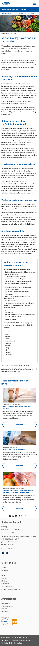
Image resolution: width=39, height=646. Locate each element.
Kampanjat (4, 570)
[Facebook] (3, 553)
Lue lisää (19, 424)
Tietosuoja (4, 640)
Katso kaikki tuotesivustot (11, 589)
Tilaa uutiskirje (9, 545)
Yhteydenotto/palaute (11, 542)
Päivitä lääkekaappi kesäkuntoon (15, 449)
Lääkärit (4, 609)
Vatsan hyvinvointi (7, 586)
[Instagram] (6, 553)
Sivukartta (4, 643)
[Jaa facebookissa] (10, 516)
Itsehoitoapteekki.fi (11, 522)
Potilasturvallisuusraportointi (20, 640)
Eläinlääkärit (5, 611)
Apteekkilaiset (6, 603)
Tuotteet (4, 567)
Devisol (4, 578)
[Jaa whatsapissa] (13, 516)
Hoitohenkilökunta (7, 606)
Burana (3, 575)
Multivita (4, 581)
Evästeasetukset (16, 643)
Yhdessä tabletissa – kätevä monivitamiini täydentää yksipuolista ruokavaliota (18, 491)
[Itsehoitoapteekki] (6, 4)
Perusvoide (5, 584)
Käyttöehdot (23, 637)
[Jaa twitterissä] (16, 516)
